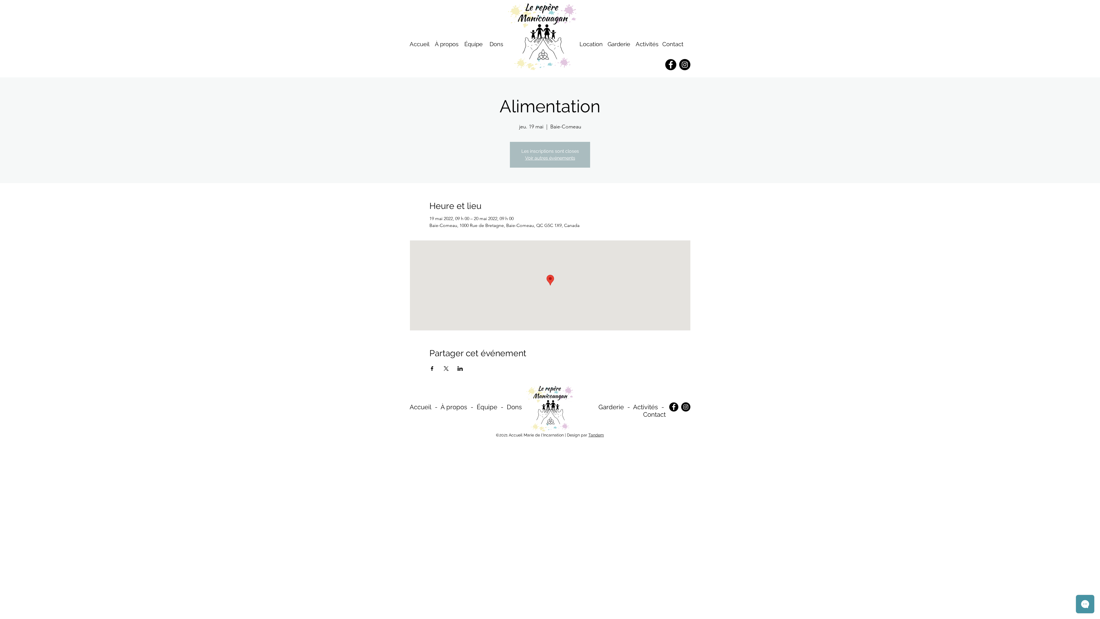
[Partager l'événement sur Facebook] (432, 368)
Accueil (420, 407)
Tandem (596, 435)
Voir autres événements (550, 158)
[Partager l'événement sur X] (446, 368)
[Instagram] (685, 407)
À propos (454, 407)
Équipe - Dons (499, 407)
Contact (672, 44)
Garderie (611, 407)
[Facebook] (673, 407)
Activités (647, 44)
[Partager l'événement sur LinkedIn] (460, 368)
